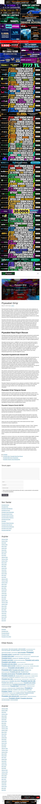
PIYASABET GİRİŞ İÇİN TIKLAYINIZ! (20, 41)
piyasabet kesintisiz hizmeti (17, 679)
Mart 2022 (4, 609)
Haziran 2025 (4, 544)
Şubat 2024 (4, 568)
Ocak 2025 (4, 550)
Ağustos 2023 (5, 579)
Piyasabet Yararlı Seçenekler (8, 512)
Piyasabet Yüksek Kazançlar (8, 523)
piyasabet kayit (11, 677)
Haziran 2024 (4, 561)
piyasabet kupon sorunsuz (25, 679)
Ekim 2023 (4, 575)
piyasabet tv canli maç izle (18, 689)
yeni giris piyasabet (14, 699)
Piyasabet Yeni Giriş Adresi (23, 694)
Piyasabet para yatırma (7, 682)
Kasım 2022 (4, 595)
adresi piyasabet (5, 649)
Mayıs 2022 (4, 606)
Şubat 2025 (4, 548)
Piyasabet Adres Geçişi (7, 528)
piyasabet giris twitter (29, 667)
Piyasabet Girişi (6, 456)
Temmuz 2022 (5, 602)
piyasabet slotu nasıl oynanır (30, 686)
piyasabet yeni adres (20, 693)
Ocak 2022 (4, 613)
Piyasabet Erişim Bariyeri (7, 524)
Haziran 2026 (4, 541)
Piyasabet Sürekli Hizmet (7, 514)
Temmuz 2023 (5, 580)
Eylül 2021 (4, 620)
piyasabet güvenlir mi (20, 675)
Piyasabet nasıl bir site (28, 681)
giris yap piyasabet (30, 650)
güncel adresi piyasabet (6, 652)
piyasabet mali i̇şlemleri (32, 679)
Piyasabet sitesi (14, 686)
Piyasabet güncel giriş (23, 674)
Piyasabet (5, 454)
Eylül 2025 (4, 542)
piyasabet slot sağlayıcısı (22, 686)
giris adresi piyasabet (15, 650)
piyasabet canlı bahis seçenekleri (19, 660)
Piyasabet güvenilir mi (8, 675)
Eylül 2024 (4, 555)
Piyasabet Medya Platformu (8, 517)
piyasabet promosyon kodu (7, 684)
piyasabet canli (15, 658)
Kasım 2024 (4, 551)
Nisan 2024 (4, 564)
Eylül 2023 (4, 577)
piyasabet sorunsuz (4, 688)
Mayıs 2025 (4, 546)
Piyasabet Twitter (5, 634)
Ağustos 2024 (5, 557)
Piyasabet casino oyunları (8, 665)
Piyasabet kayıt (17, 677)
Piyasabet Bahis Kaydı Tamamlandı (10, 457)
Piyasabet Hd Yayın (6, 510)
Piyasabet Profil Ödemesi (7, 508)
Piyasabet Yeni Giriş (14, 694)
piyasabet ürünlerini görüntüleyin (31, 696)
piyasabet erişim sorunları (34, 665)
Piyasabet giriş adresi (18, 670)
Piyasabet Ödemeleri (23, 696)
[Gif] (20, 114)
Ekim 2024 (4, 553)
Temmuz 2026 (5, 539)
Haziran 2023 (4, 582)
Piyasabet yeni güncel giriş (10, 696)
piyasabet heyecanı (34, 675)
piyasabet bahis (15, 654)
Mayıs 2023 (4, 584)
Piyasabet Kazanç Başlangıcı (8, 526)
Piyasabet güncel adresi (8, 674)
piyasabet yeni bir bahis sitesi (6, 694)
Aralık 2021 (4, 615)
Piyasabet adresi (7, 654)
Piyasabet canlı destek (9, 662)
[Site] (20, 70)
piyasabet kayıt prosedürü (24, 677)
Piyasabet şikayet (14, 698)
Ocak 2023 (4, 591)
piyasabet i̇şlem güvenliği (5, 677)
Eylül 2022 (4, 598)
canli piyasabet (22, 649)
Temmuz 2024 (5, 559)
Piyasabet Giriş (5, 506)
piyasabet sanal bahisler (30, 684)
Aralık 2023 (4, 571)
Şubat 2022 (4, 611)
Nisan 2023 (4, 586)
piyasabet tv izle (28, 689)
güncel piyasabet (14, 652)
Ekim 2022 (4, 597)
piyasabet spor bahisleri (11, 688)
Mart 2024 (4, 566)
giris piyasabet (23, 650)
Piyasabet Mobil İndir (6, 530)
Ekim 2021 (4, 618)
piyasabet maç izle (5, 681)
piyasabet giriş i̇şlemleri (6, 671)
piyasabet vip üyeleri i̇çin (23, 691)
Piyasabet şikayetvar (26, 698)
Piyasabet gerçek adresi (16, 668)
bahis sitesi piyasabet (13, 649)
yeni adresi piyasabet (6, 699)
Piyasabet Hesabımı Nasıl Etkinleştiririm (11, 459)
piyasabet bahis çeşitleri (35, 656)
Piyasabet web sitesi (31, 691)
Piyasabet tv (28, 688)
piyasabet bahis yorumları (26, 656)
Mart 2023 (4, 588)
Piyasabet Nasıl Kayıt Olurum (16, 456)
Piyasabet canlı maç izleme (9, 664)
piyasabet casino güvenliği (28, 664)
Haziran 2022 (4, 604)
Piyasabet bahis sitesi (8, 656)
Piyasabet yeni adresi (29, 693)
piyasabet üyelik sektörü (5, 698)
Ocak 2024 (4, 570)
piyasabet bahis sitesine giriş (18, 656)
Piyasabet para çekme (29, 682)
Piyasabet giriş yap (15, 671)
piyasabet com (19, 665)
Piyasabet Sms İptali (6, 519)
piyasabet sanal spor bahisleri (6, 686)
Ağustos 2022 (5, 600)
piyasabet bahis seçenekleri (25, 654)
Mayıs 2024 (4, 562)
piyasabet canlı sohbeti (20, 664)
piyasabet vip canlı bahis (16, 691)
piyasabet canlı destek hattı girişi (21, 662)
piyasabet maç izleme (14, 681)
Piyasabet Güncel (24, 671)
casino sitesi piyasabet (6, 650)
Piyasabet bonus (7, 658)
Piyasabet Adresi (5, 505)
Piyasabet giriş (7, 670)
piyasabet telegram (20, 688)
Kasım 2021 (4, 617)
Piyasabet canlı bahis (7, 660)
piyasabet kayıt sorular (31, 677)
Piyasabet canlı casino (32, 660)
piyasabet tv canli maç (7, 689)
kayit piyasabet (22, 652)
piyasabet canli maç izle (24, 658)
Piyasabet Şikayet (5, 633)
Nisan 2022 (4, 608)
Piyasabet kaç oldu (7, 679)
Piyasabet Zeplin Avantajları (8, 515)
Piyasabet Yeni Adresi (6, 636)
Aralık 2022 (4, 593)
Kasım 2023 (4, 573)
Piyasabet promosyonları (19, 684)
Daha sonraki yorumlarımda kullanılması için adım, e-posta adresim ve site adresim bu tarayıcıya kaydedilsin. (20, 491)
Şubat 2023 (4, 589)
